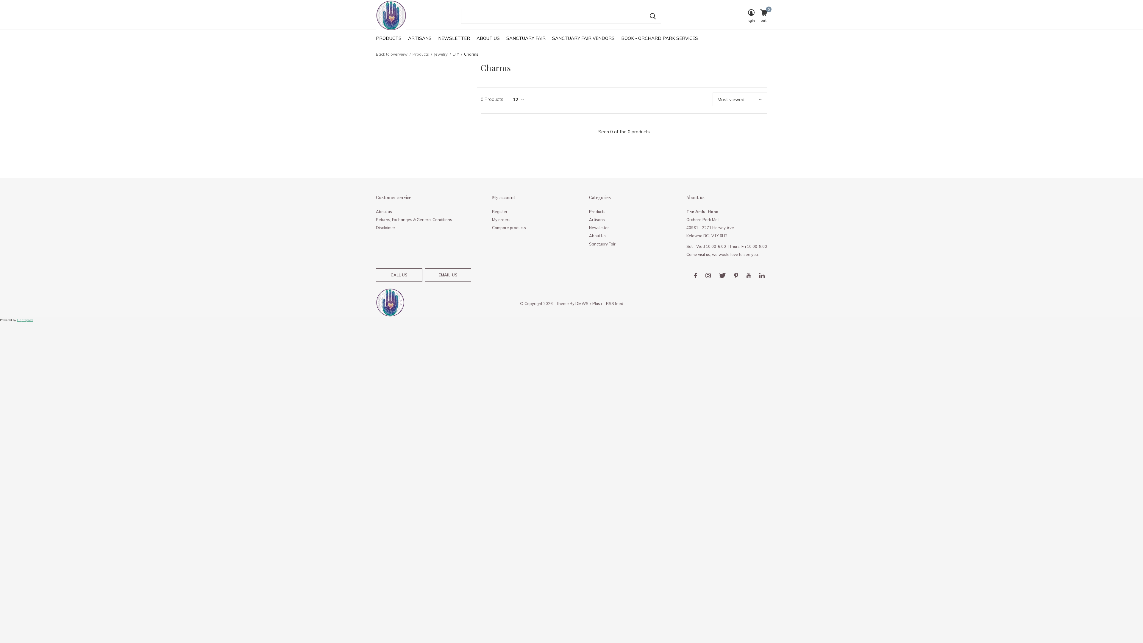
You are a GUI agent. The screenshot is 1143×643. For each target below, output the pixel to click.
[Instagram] (708, 275)
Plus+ (597, 303)
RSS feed (614, 303)
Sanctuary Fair (526, 38)
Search (652, 16)
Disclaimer (385, 227)
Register (500, 211)
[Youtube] (749, 275)
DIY (456, 54)
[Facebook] (695, 275)
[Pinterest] (736, 275)
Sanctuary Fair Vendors (583, 38)
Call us (399, 275)
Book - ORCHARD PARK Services (659, 38)
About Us (488, 38)
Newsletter (454, 38)
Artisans (420, 38)
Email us (447, 275)
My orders (501, 219)
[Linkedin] (762, 275)
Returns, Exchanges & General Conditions (414, 219)
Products (389, 38)
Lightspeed (25, 320)
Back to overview (391, 54)
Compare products (509, 227)
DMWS (581, 303)
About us (384, 211)
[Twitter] (722, 275)
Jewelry (441, 54)
